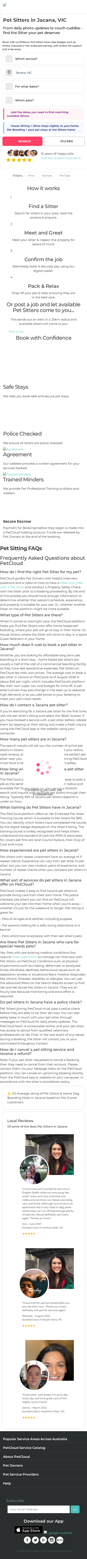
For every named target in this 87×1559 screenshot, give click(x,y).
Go (75, 1509)
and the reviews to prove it (61, 158)
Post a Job (16, 331)
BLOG (60, 1540)
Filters (66, 141)
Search (24, 141)
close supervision (24, 957)
